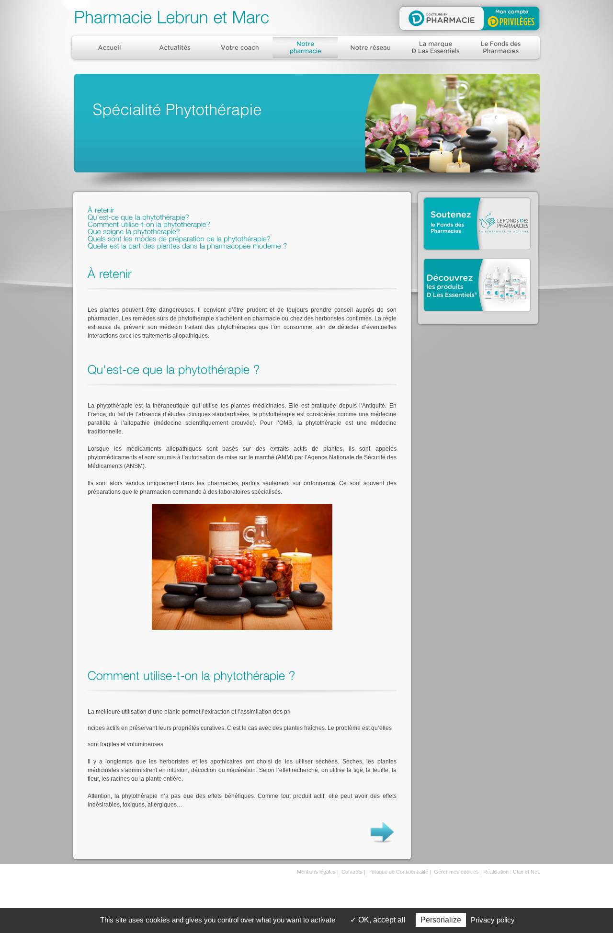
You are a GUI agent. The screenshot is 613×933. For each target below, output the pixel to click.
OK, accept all (381, 920)
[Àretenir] (101, 209)
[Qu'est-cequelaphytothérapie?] (138, 216)
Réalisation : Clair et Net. (511, 872)
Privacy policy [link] (493, 920)
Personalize (440, 920)
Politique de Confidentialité (398, 872)
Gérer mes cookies (456, 872)
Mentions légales (316, 872)
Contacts (352, 872)
